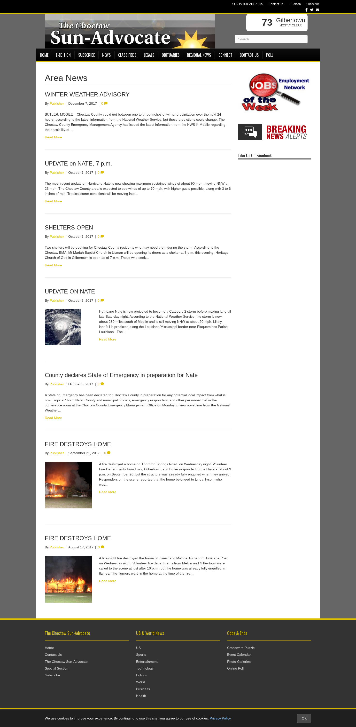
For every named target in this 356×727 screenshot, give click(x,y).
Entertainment (147, 662)
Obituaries (170, 55)
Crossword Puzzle (241, 648)
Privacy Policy (220, 718)
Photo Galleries (239, 662)
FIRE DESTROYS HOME (78, 444)
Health (141, 696)
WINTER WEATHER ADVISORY (87, 94)
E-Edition (295, 4)
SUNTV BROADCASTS (247, 4)
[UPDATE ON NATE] (63, 327)
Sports (141, 654)
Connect (225, 55)
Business (143, 689)
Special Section (56, 668)
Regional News (199, 55)
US (138, 648)
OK (304, 718)
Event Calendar (239, 654)
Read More (53, 137)
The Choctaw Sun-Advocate (66, 662)
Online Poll (235, 668)
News (106, 55)
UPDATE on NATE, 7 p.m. (78, 163)
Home (44, 55)
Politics (141, 675)
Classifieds (127, 55)
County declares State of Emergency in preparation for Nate (121, 375)
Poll (269, 55)
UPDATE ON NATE (70, 291)
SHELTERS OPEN (69, 227)
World (140, 682)
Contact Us (276, 4)
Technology (145, 668)
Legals (149, 55)
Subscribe (313, 4)
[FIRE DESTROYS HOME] (68, 485)
